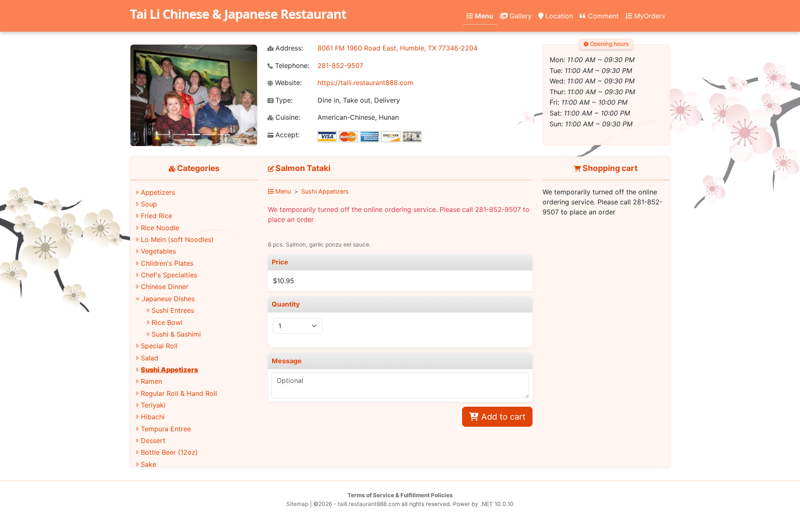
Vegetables (158, 251)
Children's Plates (167, 263)
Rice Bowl (167, 322)
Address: (288, 48)
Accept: (286, 135)
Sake (148, 464)
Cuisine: (286, 117)
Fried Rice (156, 215)
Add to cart (502, 417)
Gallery (520, 16)
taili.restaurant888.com (369, 504)
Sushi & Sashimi (176, 334)
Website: (287, 83)
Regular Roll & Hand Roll (179, 393)
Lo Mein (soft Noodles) (177, 239)
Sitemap (297, 504)
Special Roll (159, 346)
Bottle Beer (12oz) (169, 452)
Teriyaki (153, 405)
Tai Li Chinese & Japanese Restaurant (238, 14)
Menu (483, 16)
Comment (602, 16)
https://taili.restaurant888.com (365, 82)
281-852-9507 (340, 65)
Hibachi (153, 417)
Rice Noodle (160, 228)
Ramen (151, 381)
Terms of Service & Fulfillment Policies (400, 495)
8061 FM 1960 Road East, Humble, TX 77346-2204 (398, 48)
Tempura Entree (166, 429)
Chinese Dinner (164, 286)
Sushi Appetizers (169, 369)
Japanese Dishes (168, 298)
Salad (149, 358)
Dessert (153, 440)
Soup (149, 204)
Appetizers (158, 192)
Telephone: (291, 66)
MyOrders (648, 16)
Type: (282, 100)
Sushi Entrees (173, 310)
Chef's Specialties (169, 275)
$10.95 (283, 281)
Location (558, 16)
